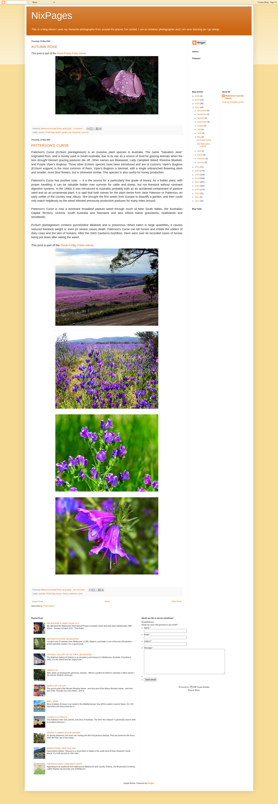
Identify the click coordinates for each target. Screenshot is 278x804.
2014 (197, 193)
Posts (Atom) (48, 606)
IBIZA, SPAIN (52, 701)
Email (147, 634)
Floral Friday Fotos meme (71, 53)
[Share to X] (94, 128)
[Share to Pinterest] (100, 128)
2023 (197, 103)
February (201, 158)
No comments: (79, 590)
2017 (197, 182)
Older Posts (176, 601)
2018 (197, 178)
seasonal (84, 132)
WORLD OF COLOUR (56, 686)
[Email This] (88, 128)
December (202, 111)
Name (147, 628)
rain (70, 132)
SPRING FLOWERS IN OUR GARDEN (63, 733)
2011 (197, 201)
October (201, 118)
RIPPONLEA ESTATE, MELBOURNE (63, 639)
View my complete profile (233, 102)
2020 (197, 171)
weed (80, 594)
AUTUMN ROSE (44, 47)
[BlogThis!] (91, 128)
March (200, 155)
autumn (41, 132)
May (199, 137)
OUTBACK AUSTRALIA (57, 717)
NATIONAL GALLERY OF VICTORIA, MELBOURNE (69, 654)
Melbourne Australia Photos (234, 97)
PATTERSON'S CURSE (50, 145)
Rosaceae (76, 132)
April (199, 151)
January (201, 162)
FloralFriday (50, 132)
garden (65, 132)
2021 (197, 167)
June (199, 133)
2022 (197, 107)
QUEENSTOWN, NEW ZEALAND (61, 748)
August (200, 126)
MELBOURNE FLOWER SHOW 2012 (63, 623)
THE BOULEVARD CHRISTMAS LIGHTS (64, 764)
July (199, 129)
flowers (58, 132)
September (202, 122)
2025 (197, 96)
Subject (148, 641)
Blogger (150, 783)
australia (42, 594)
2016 (197, 186)
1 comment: (78, 128)
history (65, 594)
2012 (197, 197)
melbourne (73, 594)
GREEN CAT (52, 670)
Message (148, 648)
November (202, 114)
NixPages (51, 15)
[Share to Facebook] (97, 128)
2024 (197, 100)
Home (107, 601)
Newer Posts (37, 601)
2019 (197, 175)
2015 (197, 189)
